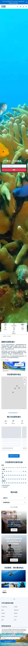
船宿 (6, 423)
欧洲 (2, 620)
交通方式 (5, 498)
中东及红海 (4, 607)
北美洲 (3, 613)
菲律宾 (4, 336)
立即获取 (14, 530)
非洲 (15, 620)
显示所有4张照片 (19, 364)
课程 (22, 423)
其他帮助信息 (6, 502)
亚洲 (2, 610)
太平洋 (15, 616)
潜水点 (13, 423)
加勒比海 (16, 610)
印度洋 (3, 616)
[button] (19, 388)
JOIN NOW (14, 560)
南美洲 (15, 613)
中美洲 (15, 607)
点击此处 (24, 643)
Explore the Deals (13, 3)
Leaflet (25, 408)
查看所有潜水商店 (14, 456)
